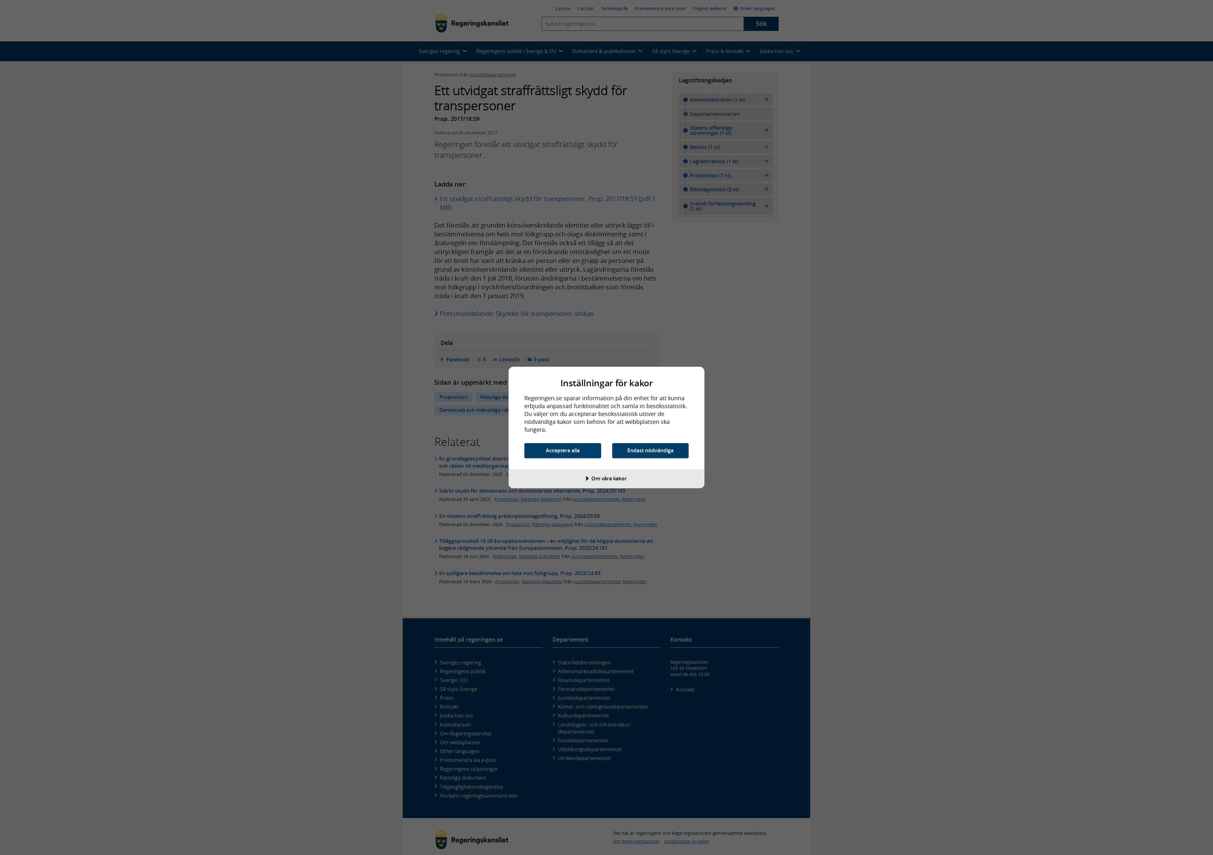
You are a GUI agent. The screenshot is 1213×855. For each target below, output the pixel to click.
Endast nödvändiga (650, 450)
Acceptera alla (563, 450)
